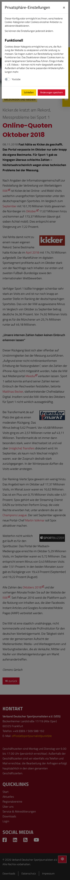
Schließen (29, 92)
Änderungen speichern (51, 92)
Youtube (16, 79)
